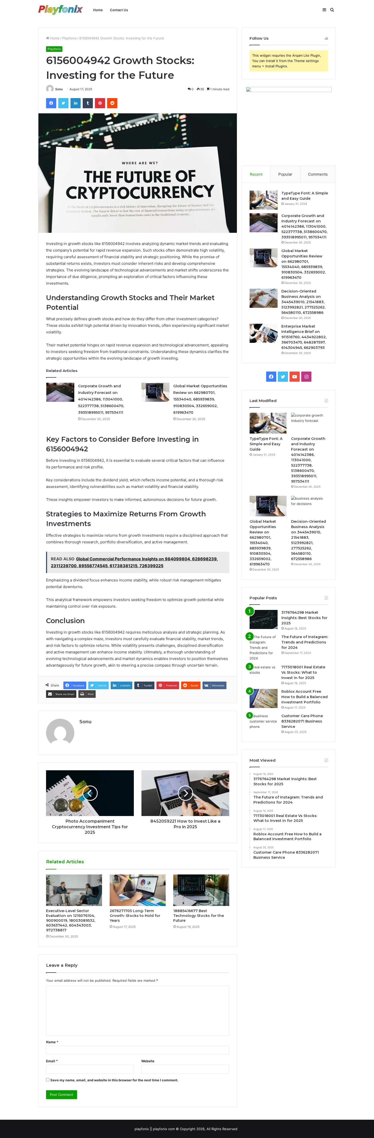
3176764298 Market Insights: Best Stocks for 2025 (304, 617)
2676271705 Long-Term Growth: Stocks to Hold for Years (135, 916)
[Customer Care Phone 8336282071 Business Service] (264, 722)
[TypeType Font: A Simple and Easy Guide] (264, 200)
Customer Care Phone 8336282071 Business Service (302, 721)
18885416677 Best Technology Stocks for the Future (198, 916)
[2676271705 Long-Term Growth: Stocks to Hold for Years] (138, 890)
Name (52, 1042)
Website (147, 1061)
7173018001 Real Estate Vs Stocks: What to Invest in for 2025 (303, 672)
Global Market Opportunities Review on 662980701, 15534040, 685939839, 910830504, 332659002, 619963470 (200, 399)
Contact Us (119, 10)
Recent (256, 174)
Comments (318, 174)
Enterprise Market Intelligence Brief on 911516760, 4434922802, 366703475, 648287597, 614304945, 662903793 (303, 337)
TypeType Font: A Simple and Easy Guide (266, 444)
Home (98, 10)
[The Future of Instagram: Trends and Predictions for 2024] (264, 647)
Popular (285, 174)
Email (52, 1061)
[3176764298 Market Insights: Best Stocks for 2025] (264, 619)
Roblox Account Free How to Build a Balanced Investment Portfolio (304, 696)
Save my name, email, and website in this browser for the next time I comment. (114, 1080)
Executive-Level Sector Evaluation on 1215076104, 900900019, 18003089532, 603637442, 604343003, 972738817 (70, 920)
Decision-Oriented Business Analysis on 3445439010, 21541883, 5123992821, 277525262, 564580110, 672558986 (303, 302)
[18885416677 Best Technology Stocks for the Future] (201, 890)
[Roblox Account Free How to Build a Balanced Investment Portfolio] (264, 698)
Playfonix (69, 38)
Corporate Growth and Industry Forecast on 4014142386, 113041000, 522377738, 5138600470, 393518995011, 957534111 (101, 399)
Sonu (59, 89)
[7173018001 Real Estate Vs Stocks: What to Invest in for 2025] (264, 674)
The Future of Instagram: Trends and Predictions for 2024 (304, 642)
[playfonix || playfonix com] (60, 10)
